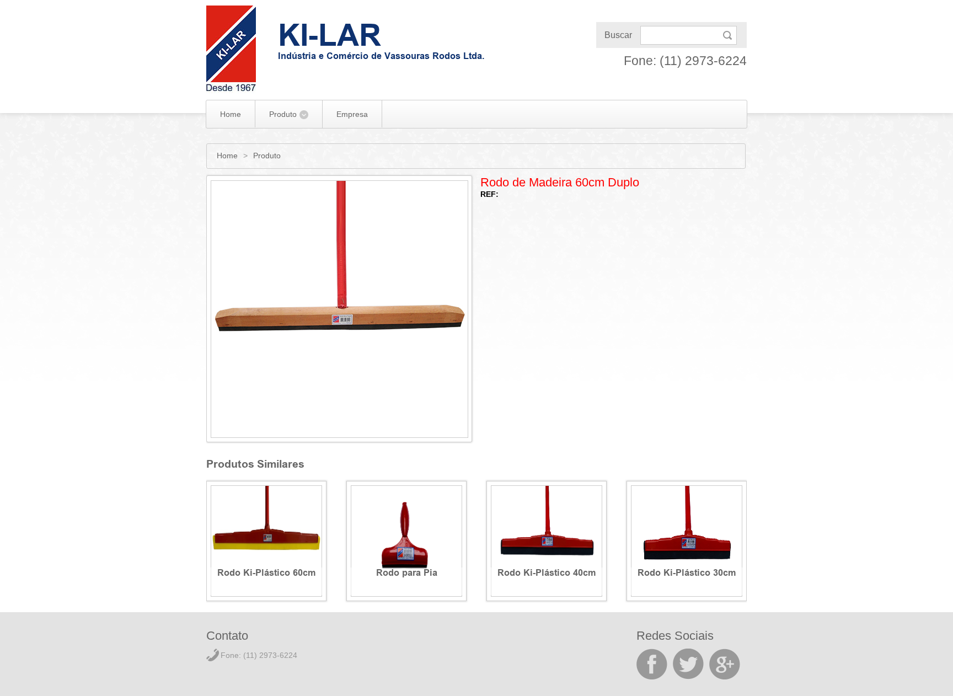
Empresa (352, 114)
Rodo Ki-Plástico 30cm (687, 574)
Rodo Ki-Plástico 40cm (546, 574)
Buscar (618, 35)
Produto (283, 114)
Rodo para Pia (406, 574)
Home (230, 114)
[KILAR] (231, 49)
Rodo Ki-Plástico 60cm (266, 574)
